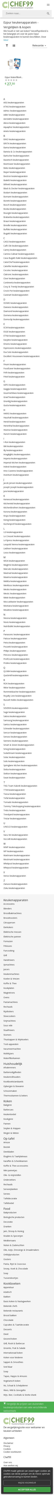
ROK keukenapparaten (13, 683)
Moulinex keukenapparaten (16, 609)
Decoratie (8, 1221)
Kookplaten (8, 988)
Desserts (7, 1329)
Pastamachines (10, 1002)
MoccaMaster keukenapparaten (18, 601)
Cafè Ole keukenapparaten (15, 245)
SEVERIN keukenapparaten (15, 708)
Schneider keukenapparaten (16, 728)
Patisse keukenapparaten (15, 638)
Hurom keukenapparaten (15, 434)
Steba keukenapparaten (14, 769)
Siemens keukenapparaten (15, 740)
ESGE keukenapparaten (14, 331)
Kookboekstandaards (13, 1081)
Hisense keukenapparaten (15, 429)
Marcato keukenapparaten (15, 569)
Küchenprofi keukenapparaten (17, 524)
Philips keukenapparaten (14, 650)
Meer (5, 40)
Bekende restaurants (13, 1310)
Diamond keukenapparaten (16, 311)
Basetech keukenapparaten (16, 159)
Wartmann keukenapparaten (16, 855)
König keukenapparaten (14, 519)
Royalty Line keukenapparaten (17, 695)
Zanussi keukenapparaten (15, 884)
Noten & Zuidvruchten (13, 1245)
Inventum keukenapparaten (16, 474)
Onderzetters (9, 1179)
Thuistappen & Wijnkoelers (16, 1039)
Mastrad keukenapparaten (15, 573)
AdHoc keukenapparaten (14, 110)
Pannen (7, 1123)
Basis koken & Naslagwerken (17, 1301)
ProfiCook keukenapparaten (16, 659)
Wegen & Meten (11, 1133)
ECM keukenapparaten (13, 327)
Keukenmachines (11, 974)
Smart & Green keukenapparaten (18, 744)
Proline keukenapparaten (15, 663)
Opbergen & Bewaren (13, 1086)
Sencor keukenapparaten (15, 732)
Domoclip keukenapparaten (16, 319)
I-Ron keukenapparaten (14, 442)
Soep (5, 1273)
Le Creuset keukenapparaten (16, 536)
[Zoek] (48, 13)
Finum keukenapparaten (14, 364)
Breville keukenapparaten (15, 225)
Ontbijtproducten (11, 1254)
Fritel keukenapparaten (14, 376)
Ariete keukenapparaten (14, 131)
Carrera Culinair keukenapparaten (18, 254)
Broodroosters (10, 917)
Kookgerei (8, 1119)
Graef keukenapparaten (14, 397)
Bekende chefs (10, 1306)
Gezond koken (10, 1338)
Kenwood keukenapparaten (16, 499)
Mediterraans (9, 1240)
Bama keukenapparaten (14, 147)
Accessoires (9, 903)
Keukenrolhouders (11, 1076)
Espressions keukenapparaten (17, 348)
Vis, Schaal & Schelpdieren (15, 1385)
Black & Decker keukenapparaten (19, 188)
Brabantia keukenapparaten (16, 217)
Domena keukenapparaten (15, 315)
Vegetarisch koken (11, 1380)
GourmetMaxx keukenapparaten (18, 393)
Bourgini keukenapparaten (15, 213)
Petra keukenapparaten (14, 642)
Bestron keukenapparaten (15, 176)
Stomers (7, 1034)
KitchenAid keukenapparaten (16, 503)
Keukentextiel (9, 1114)
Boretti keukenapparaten (15, 200)
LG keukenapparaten (13, 532)
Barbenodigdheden (12, 1072)
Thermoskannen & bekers (15, 1095)
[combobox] (27, 13)
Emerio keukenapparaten (15, 344)
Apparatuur (8, 1287)
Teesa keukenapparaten (14, 794)
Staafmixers (9, 1030)
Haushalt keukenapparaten (15, 417)
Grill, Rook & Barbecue (14, 1343)
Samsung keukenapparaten (16, 720)
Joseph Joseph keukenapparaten (18, 487)
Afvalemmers (9, 1067)
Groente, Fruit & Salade (14, 1348)
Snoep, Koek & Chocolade (15, 1268)
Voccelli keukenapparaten (15, 839)
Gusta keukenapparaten (14, 405)
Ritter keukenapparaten (14, 687)
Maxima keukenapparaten (15, 577)
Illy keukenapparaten (13, 450)
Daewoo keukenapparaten (15, 307)
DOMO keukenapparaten (15, 303)
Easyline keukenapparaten (15, 339)
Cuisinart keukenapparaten (15, 294)
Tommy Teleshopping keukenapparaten (22, 806)
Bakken (6, 1296)
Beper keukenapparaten (14, 172)
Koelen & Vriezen (11, 978)
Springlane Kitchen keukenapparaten (20, 765)
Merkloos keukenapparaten (16, 585)
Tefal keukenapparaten (14, 798)
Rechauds (8, 1006)
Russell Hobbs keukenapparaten (18, 699)
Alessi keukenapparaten (14, 123)
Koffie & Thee (10, 983)
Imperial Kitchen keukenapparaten (19, 462)
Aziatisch (7, 1292)
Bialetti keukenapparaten (15, 180)
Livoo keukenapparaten (14, 552)
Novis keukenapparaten (14, 622)
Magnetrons (9, 992)
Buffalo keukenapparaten (15, 229)
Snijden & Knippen (11, 1128)
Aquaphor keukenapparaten (16, 127)
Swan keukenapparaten (14, 777)
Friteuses (7, 946)
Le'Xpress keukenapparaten (16, 540)
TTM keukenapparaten (14, 789)
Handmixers (9, 960)
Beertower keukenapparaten (16, 163)
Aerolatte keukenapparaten (16, 118)
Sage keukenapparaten (14, 712)
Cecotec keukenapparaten (15, 270)
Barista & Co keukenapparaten (17, 151)
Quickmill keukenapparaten (16, 675)
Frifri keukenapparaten (13, 372)
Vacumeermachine (12, 1048)
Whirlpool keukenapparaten (16, 863)
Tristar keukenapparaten (14, 818)
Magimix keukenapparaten (15, 564)
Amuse (6, 1142)
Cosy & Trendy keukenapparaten (18, 286)
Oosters (7, 1259)
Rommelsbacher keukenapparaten (19, 691)
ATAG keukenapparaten (14, 106)
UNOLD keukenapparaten (15, 826)
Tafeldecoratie (10, 1198)
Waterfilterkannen (11, 1058)
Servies (6, 1193)
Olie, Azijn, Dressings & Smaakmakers (21, 1249)
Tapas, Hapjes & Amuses (15, 1376)
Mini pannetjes (10, 1170)
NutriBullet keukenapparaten (16, 626)
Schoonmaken (10, 1091)
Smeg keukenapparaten (14, 749)
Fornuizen (8, 941)
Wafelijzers (8, 1053)
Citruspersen (9, 922)
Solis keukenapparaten (13, 761)
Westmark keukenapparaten (16, 859)
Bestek (6, 1147)
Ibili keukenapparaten (13, 446)
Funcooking (8, 950)
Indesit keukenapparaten (14, 466)
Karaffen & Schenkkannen (15, 1161)
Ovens (6, 997)
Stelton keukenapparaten (15, 773)
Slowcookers (9, 1016)
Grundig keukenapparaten (15, 401)
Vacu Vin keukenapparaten (15, 834)
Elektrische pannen (12, 936)
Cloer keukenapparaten (14, 278)
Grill (5, 955)
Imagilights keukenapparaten (16, 454)
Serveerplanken (10, 1189)
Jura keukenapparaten (13, 491)
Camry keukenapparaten (14, 249)
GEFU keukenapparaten (14, 384)
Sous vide (7, 1025)
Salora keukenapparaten (14, 716)
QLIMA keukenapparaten (15, 671)
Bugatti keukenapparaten (15, 233)
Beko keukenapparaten (14, 168)
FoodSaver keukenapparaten (16, 368)
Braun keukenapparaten (14, 221)
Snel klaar (7, 1366)
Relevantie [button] (38, 45)
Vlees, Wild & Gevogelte (14, 1390)
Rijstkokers (8, 1011)
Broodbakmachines (12, 913)
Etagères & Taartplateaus (15, 1156)
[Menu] (48, 4)
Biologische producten (13, 1217)
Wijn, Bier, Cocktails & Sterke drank (19, 1394)
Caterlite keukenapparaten (15, 266)
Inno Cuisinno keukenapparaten (18, 470)
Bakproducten (10, 1212)
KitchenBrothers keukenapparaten (19, 507)
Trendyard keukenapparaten (16, 814)
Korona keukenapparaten (15, 511)
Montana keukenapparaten (16, 605)
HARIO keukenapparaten (14, 413)
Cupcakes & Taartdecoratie (16, 1324)
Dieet (5, 1334)
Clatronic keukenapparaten (15, 274)
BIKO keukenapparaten (14, 139)
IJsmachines (9, 964)
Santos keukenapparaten (15, 724)
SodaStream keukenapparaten (17, 753)
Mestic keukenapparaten (14, 593)
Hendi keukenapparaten (14, 421)
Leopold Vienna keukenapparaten (19, 544)
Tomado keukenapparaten (15, 802)
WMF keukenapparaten (14, 847)
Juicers (6, 969)
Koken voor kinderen (13, 1357)
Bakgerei (7, 1105)
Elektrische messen (12, 932)
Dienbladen (8, 1151)
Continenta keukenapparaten (16, 282)
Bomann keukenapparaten (15, 196)
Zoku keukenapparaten (14, 888)
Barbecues (8, 1109)
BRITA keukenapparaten (14, 143)
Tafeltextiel (8, 1203)
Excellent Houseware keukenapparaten (21, 356)
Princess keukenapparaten (15, 654)
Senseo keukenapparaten (15, 736)
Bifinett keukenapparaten (15, 184)
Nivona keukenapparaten (15, 618)
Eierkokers (8, 927)
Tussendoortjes (10, 1278)
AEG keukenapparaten (13, 102)
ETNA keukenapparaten (14, 335)
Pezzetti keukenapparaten (15, 646)
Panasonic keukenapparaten (16, 634)
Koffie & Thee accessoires (15, 1165)
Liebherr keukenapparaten (15, 548)
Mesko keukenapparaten (14, 589)
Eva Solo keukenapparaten (15, 352)
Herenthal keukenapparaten (16, 425)
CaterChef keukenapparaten (16, 262)
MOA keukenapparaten (14, 560)
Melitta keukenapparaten (15, 581)
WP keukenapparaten (13, 851)
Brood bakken (10, 1315)
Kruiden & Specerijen (13, 1235)
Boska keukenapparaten (14, 208)
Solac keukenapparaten (14, 757)
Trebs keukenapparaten (14, 810)
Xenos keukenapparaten (14, 875)
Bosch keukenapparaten (14, 204)
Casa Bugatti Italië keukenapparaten (20, 258)
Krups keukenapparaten (14, 515)
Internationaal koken (13, 1352)
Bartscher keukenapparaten (16, 155)
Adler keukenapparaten (14, 114)
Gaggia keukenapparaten (15, 389)
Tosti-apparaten (10, 1044)
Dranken (7, 1226)
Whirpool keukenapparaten (16, 867)
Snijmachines (9, 1020)
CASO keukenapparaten (14, 241)
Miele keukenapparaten (14, 597)
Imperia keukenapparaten (15, 458)
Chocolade (8, 1320)
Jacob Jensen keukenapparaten (17, 483)
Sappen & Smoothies (13, 1362)
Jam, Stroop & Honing (13, 1231)
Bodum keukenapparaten (15, 192)
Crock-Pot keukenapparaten (16, 290)
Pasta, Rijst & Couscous (14, 1264)
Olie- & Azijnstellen (12, 1175)
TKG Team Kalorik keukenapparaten (20, 785)
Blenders (7, 908)
